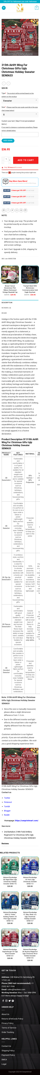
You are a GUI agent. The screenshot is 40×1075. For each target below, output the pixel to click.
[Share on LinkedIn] (25, 210)
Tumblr (7, 806)
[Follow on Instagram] (6, 1001)
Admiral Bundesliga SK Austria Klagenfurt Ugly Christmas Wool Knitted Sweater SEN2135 (30, 953)
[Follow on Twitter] (10, 1001)
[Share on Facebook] (8, 210)
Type (4, 93)
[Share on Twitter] (12, 210)
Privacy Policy (7, 1023)
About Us (5, 1014)
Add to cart (26, 160)
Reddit (6, 815)
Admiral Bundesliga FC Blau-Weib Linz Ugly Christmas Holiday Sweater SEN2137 (30, 916)
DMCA (4, 1059)
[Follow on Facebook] (3, 1001)
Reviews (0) (6, 308)
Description (7, 303)
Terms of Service (9, 1027)
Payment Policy (8, 1055)
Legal (4, 1064)
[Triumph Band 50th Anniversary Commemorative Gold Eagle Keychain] (30, 274)
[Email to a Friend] (17, 210)
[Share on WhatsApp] (4, 210)
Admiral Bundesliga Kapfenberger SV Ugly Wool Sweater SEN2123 (10, 952)
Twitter (7, 798)
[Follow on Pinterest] (13, 1001)
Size (4, 107)
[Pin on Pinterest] (21, 210)
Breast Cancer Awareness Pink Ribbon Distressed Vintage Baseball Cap (10, 289)
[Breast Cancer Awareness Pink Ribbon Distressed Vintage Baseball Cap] (10, 274)
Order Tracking (8, 1032)
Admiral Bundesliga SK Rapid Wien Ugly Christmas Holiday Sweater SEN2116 (10, 880)
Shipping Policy (8, 1050)
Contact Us (6, 1046)
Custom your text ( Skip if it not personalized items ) (18, 122)
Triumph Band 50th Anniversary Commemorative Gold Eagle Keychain (30, 289)
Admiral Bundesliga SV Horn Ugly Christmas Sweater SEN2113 (30, 880)
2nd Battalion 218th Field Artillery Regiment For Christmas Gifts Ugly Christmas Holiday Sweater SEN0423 (20, 835)
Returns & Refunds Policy (12, 1018)
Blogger (7, 810)
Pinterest (8, 802)
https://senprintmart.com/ (26, 820)
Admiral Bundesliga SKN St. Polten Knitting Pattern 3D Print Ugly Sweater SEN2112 (10, 916)
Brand (4, 313)
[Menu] (4, 8)
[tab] (20, 302)
